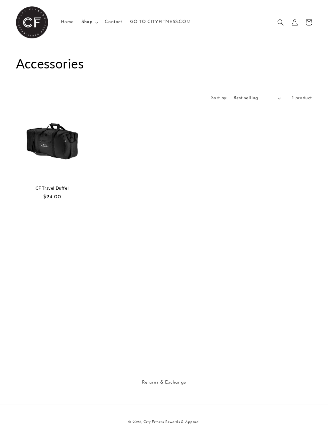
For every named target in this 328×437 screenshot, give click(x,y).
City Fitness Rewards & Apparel (172, 422)
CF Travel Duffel (52, 188)
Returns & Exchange (164, 382)
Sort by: (219, 98)
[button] (89, 22)
